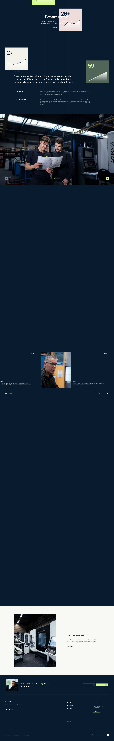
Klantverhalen (70, 712)
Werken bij (70, 718)
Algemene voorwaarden (16, 735)
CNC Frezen (70, 705)
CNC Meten (69, 709)
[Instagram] (9, 709)
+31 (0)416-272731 (96, 711)
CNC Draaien (70, 702)
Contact (69, 721)
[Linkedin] (12, 709)
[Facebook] (6, 709)
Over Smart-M (70, 715)
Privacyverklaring (26, 735)
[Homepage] (9, 701)
